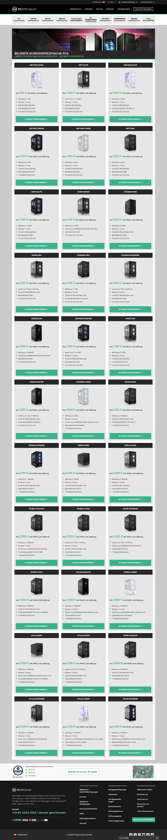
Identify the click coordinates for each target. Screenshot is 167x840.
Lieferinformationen (145, 811)
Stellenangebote (115, 816)
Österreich (23, 835)
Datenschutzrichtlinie (88, 809)
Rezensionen (124, 9)
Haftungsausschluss (87, 818)
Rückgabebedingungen (117, 789)
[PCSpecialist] (24, 9)
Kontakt (83, 797)
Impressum (112, 794)
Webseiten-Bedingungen (85, 802)
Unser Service (142, 799)
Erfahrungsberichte (116, 821)
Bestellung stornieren (144, 820)
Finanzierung (142, 794)
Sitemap (83, 823)
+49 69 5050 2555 (24, 812)
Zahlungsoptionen (115, 811)
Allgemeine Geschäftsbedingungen (89, 790)
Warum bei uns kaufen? (143, 805)
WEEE (82, 814)
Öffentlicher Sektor (145, 789)
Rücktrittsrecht (114, 806)
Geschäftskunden (143, 9)
